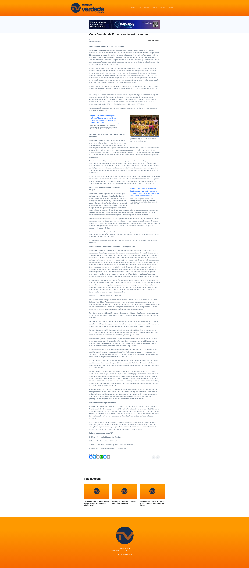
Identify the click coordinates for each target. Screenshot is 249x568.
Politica (154, 8)
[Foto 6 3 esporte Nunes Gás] (144, 192)
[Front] (87, 8)
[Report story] (158, 457)
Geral (139, 8)
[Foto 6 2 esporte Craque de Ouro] (144, 125)
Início (133, 8)
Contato (170, 8)
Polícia (146, 8)
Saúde (162, 8)
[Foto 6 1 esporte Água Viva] (104, 119)
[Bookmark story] (154, 457)
